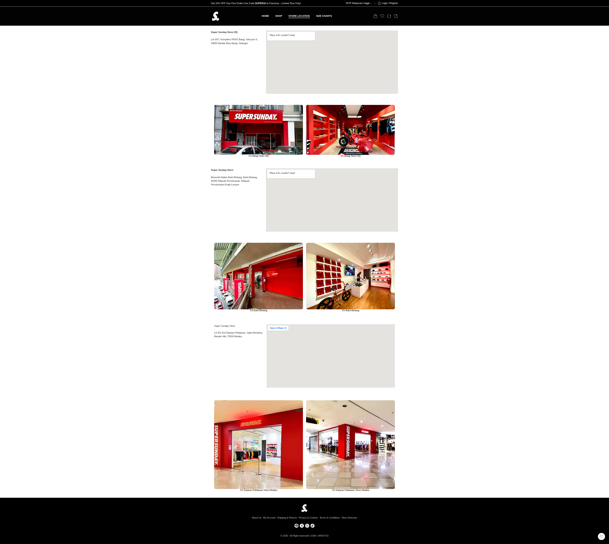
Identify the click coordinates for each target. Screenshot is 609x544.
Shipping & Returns (287, 517)
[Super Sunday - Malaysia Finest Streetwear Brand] (215, 16)
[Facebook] (297, 526)
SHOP (278, 16)
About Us (257, 517)
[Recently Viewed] (601, 536)
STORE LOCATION (299, 16)
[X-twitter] (302, 526)
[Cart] (375, 16)
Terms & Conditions (330, 517)
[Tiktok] (313, 526)
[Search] (396, 16)
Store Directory (349, 517)
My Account (269, 517)
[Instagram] (307, 526)
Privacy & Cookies (308, 517)
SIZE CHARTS (324, 16)
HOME (265, 16)
